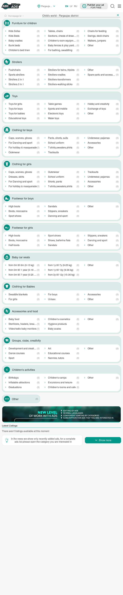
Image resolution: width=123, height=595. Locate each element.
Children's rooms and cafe (62, 387)
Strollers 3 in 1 (16, 84)
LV (71, 6)
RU (75, 6)
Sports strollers (16, 74)
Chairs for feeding (97, 31)
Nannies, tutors (56, 358)
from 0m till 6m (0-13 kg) (21, 265)
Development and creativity (23, 348)
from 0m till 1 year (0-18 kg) (23, 270)
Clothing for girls (22, 164)
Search (112, 6)
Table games (55, 104)
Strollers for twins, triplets (61, 70)
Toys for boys (16, 108)
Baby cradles (15, 40)
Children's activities (23, 370)
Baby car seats (21, 257)
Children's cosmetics (59, 319)
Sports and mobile (57, 108)
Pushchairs (15, 70)
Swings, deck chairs (98, 35)
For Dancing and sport (20, 142)
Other (90, 45)
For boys (52, 294)
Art (49, 348)
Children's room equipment (62, 40)
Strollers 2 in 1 (16, 79)
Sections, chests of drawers (62, 35)
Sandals (52, 206)
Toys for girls (15, 104)
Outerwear (14, 152)
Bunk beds (14, 45)
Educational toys (17, 118)
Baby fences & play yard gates (64, 45)
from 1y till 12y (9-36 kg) (60, 270)
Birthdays (14, 377)
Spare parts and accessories (103, 74)
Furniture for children (24, 23)
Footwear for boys (23, 198)
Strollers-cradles (56, 74)
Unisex (52, 299)
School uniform (56, 142)
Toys (15, 96)
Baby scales (54, 328)
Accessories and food (25, 311)
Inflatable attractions (19, 382)
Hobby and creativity (98, 104)
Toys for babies (17, 113)
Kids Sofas (14, 31)
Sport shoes (15, 215)
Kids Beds (14, 35)
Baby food (14, 319)
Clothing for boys (22, 130)
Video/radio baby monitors (22, 328)
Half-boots (14, 245)
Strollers (17, 62)
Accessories (94, 142)
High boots (14, 206)
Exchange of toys (97, 108)
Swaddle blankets (18, 294)
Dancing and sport (58, 215)
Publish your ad (95, 4)
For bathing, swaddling (60, 50)
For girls (13, 299)
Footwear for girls (22, 227)
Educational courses (59, 353)
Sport (11, 358)
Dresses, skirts (16, 176)
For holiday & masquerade (23, 147)
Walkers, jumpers (97, 40)
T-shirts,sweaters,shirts (60, 147)
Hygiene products (57, 324)
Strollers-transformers (59, 79)
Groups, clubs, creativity (26, 340)
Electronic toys (56, 113)
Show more (105, 440)
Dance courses (17, 353)
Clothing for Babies (23, 286)
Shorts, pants (55, 181)
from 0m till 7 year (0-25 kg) (23, 274)
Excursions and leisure (60, 382)
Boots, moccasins (18, 211)
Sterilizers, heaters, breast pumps (25, 324)
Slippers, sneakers (58, 211)
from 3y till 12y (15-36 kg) (61, 274)
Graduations (15, 387)
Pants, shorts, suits (58, 138)
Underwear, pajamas (99, 138)
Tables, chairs (55, 31)
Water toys (53, 118)
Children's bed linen (19, 50)
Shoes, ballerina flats (59, 240)
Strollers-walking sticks (60, 84)
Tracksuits (53, 152)
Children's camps (57, 377)
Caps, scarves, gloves (20, 138)
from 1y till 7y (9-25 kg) (60, 265)
